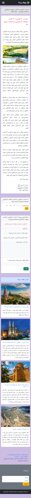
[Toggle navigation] (3, 2)
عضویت (26, 484)
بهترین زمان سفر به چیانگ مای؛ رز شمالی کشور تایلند (16, 307)
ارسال (26, 269)
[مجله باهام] (24, 3)
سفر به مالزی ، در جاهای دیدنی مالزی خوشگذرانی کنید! (16, 342)
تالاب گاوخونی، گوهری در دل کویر (21, 429)
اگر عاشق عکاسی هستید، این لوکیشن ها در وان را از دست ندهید (17, 386)
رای (27, 208)
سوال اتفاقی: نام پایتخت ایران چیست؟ (18, 260)
